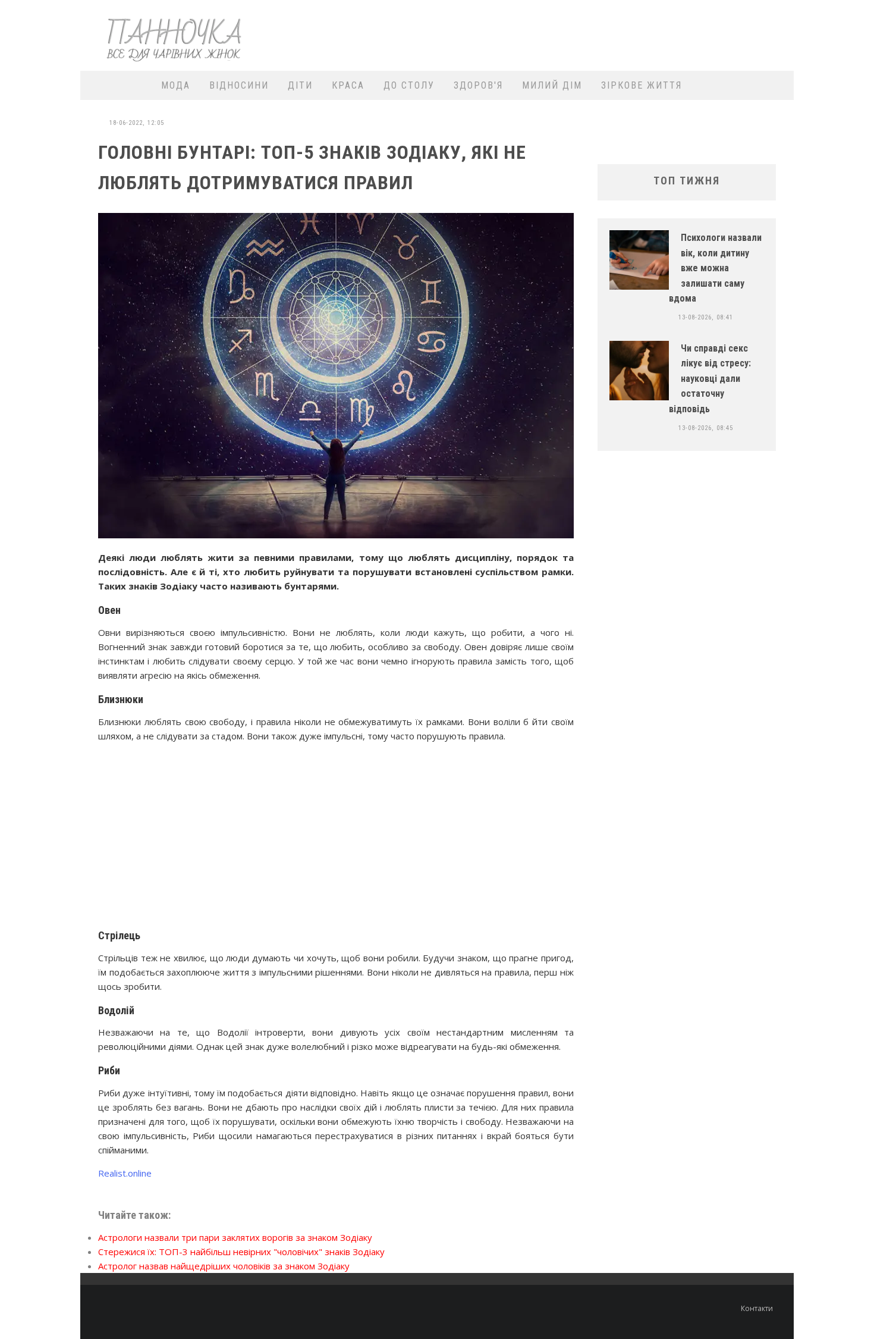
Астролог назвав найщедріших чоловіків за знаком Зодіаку (224, 1266)
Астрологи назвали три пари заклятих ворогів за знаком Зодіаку (235, 1237)
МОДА (175, 85)
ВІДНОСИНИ (239, 85)
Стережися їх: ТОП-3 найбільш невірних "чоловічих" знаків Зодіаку (241, 1252)
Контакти (757, 1308)
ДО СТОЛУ (409, 85)
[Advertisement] (571, 34)
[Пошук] (777, 85)
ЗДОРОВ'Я (478, 85)
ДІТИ (300, 85)
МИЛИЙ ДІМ (552, 85)
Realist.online (125, 1173)
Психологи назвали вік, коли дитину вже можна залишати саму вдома (715, 268)
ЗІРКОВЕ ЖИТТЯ (641, 85)
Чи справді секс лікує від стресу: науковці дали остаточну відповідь (710, 379)
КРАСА (348, 85)
